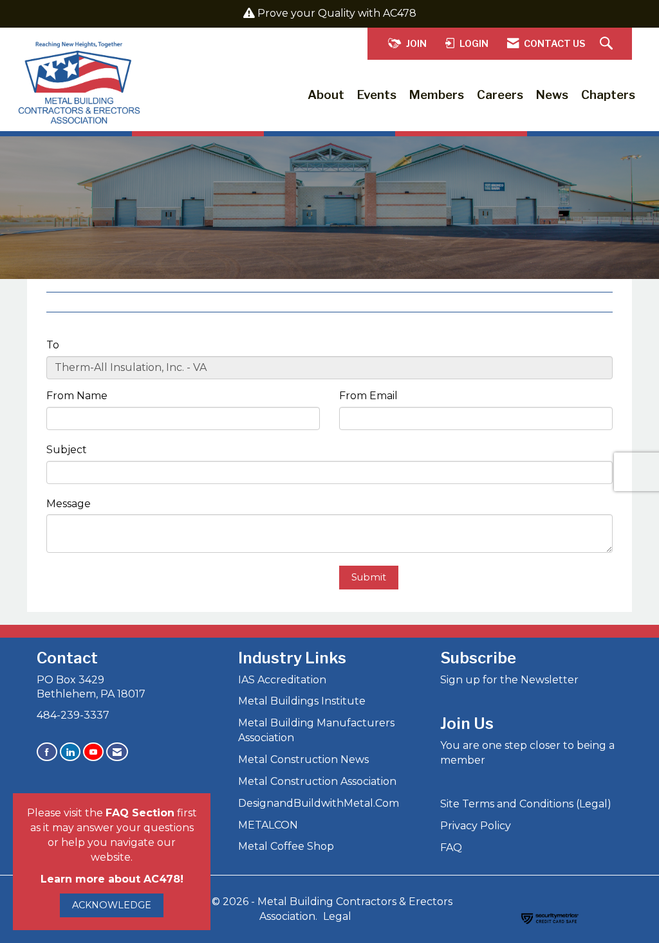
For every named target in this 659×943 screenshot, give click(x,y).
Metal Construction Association (317, 781)
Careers (500, 94)
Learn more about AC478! (112, 879)
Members (436, 94)
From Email (368, 396)
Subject (66, 450)
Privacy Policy (475, 826)
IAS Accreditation (282, 680)
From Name (76, 396)
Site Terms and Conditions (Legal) (525, 804)
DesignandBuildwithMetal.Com (318, 803)
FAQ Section (140, 813)
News (552, 94)
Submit (368, 577)
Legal (337, 916)
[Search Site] (608, 44)
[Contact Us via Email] (117, 751)
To (52, 345)
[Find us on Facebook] (47, 751)
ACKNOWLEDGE (111, 905)
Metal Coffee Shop (286, 846)
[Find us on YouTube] (93, 751)
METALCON (268, 825)
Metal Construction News (303, 759)
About (326, 94)
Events (376, 94)
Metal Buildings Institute (302, 701)
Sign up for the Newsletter (509, 680)
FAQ (451, 847)
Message (68, 504)
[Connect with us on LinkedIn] (70, 751)
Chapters (608, 94)
